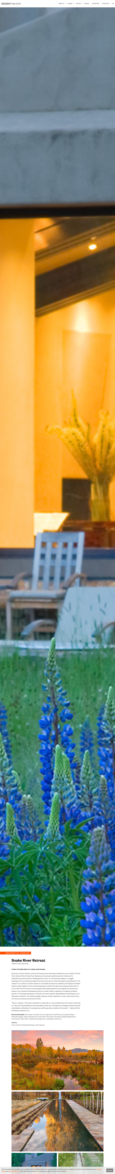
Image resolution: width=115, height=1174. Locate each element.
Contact (106, 3)
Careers (95, 3)
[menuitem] (61, 3)
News (86, 3)
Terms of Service (14, 1171)
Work (70, 3)
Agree (109, 1170)
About (61, 3)
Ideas (78, 3)
